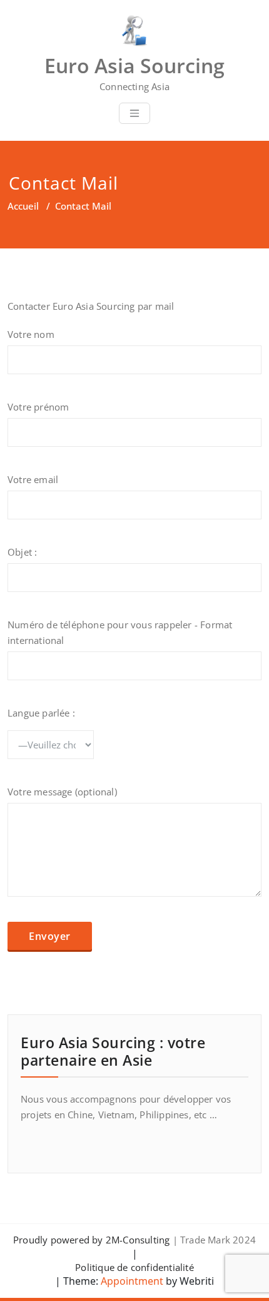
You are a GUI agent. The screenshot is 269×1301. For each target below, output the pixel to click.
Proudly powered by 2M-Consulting (91, 1239)
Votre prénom (38, 407)
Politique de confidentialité (134, 1267)
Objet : (22, 552)
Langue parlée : (41, 713)
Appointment (130, 1281)
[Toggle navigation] (134, 113)
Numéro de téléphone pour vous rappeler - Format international (120, 632)
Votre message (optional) (62, 791)
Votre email (33, 479)
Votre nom (31, 334)
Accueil (23, 206)
